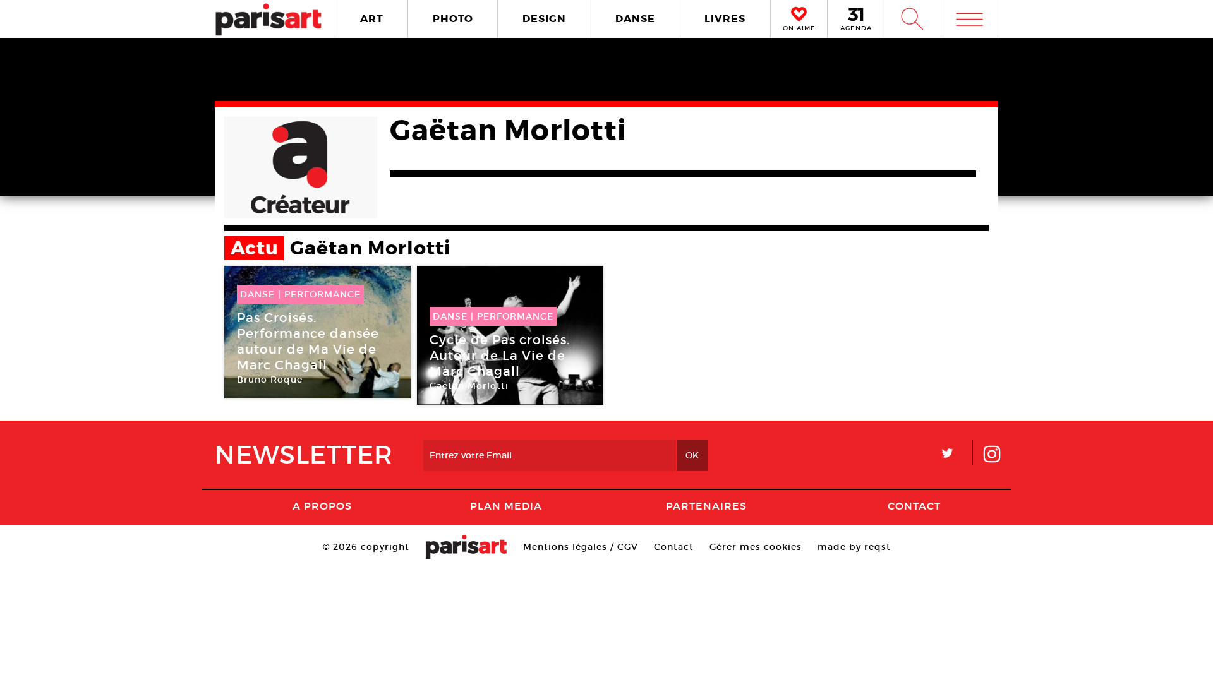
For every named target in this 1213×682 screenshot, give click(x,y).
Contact (914, 506)
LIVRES (724, 18)
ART (371, 18)
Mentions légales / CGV (580, 547)
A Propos (322, 506)
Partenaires (706, 506)
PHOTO (453, 18)
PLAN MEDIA (506, 506)
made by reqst (854, 547)
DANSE (635, 18)
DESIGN (544, 18)
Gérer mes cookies (755, 547)
